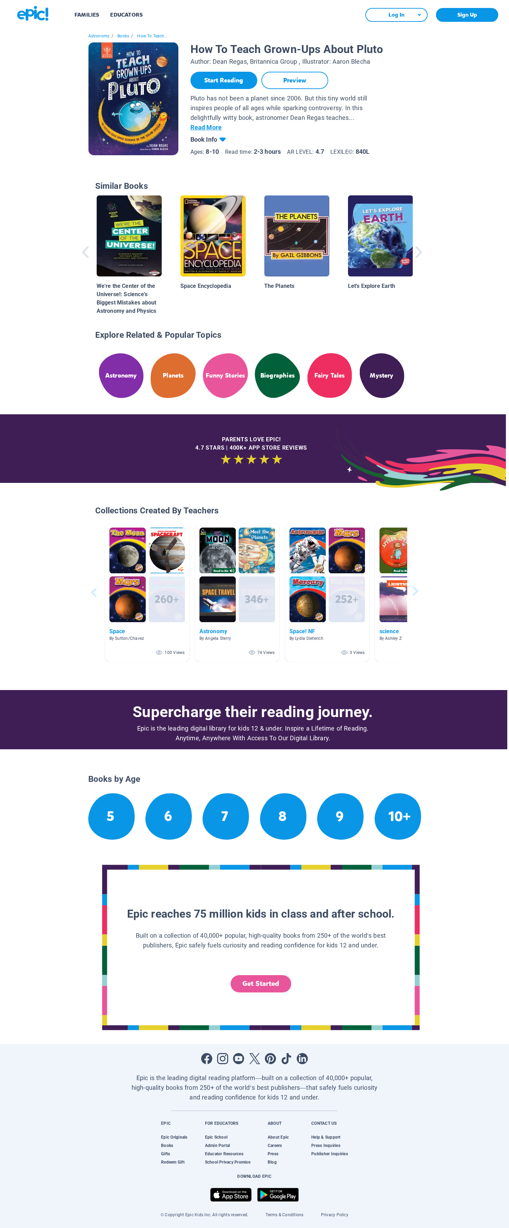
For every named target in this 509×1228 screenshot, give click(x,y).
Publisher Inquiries (329, 1153)
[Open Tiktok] (286, 1058)
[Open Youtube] (238, 1058)
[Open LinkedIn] (302, 1058)
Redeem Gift (173, 1162)
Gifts (165, 1153)
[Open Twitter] (254, 1058)
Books (123, 36)
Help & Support (325, 1137)
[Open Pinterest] (270, 1058)
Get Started (260, 983)
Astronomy (99, 36)
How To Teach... (152, 36)
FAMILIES (86, 14)
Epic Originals (174, 1137)
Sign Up (467, 14)
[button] (147, 592)
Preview (294, 80)
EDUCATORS (126, 14)
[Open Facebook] (206, 1058)
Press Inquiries (325, 1145)
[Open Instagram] (222, 1058)
